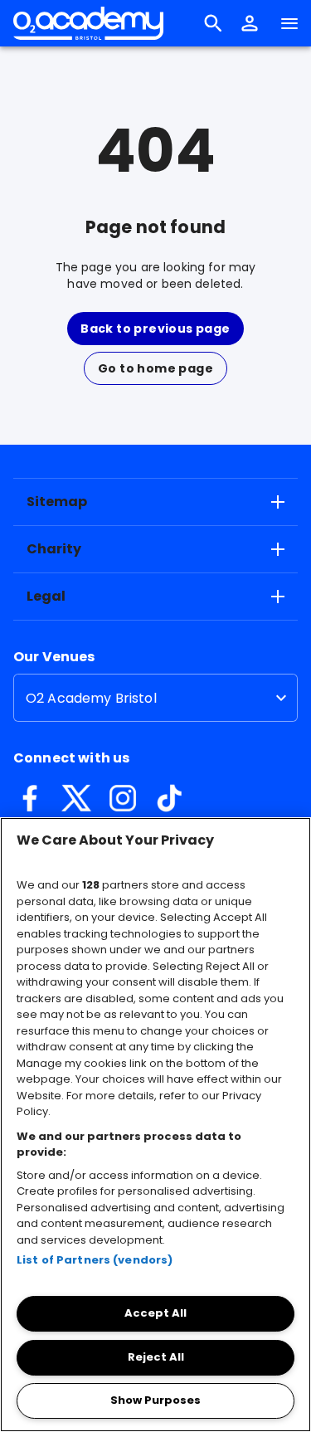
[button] (249, 23)
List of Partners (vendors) (95, 1260)
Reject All (156, 1357)
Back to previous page (155, 328)
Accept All (155, 1313)
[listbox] (155, 698)
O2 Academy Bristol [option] (91, 698)
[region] (155, 1124)
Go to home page (155, 368)
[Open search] (213, 23)
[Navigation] (289, 23)
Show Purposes (155, 1400)
